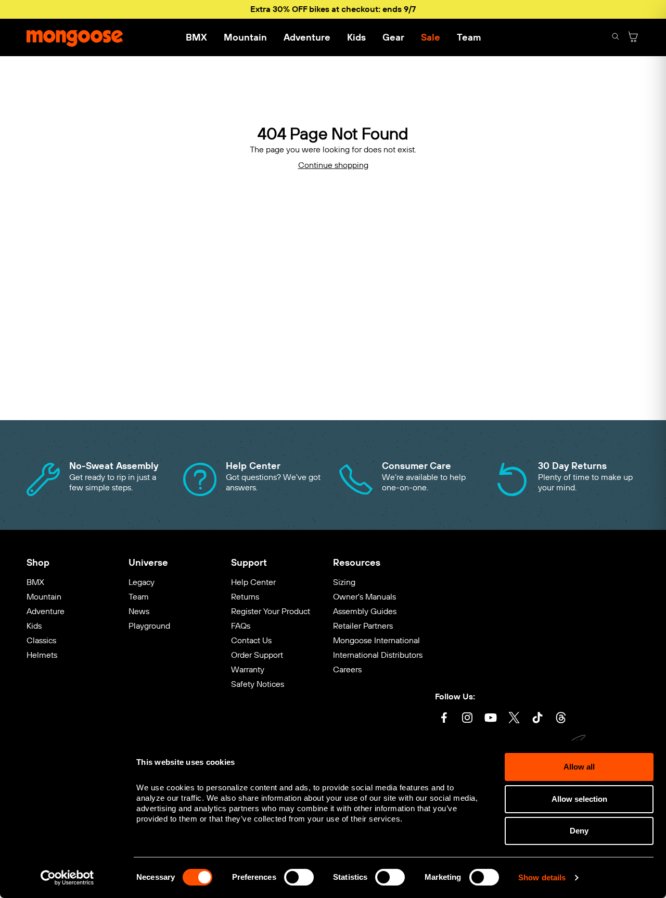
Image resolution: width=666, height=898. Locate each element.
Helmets (42, 654)
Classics (41, 640)
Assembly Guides (364, 611)
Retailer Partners (363, 625)
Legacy (142, 582)
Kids (356, 37)
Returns (245, 596)
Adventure (307, 37)
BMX (196, 37)
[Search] (615, 37)
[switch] (299, 877)
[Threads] (561, 718)
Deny (579, 830)
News (139, 611)
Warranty (247, 669)
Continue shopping (333, 165)
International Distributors (377, 654)
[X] (514, 718)
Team (469, 37)
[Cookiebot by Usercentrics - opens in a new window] (67, 878)
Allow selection (579, 799)
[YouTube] (490, 718)
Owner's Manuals (364, 596)
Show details (542, 877)
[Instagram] (467, 718)
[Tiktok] (537, 718)
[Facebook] (444, 718)
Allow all (579, 766)
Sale (430, 37)
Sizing (344, 582)
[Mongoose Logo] (75, 37)
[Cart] (633, 37)
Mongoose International (376, 640)
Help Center (253, 582)
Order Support (257, 654)
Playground (149, 625)
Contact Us (251, 640)
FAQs (240, 625)
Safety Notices (257, 684)
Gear (393, 37)
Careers (347, 669)
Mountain (245, 37)
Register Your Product (270, 611)
